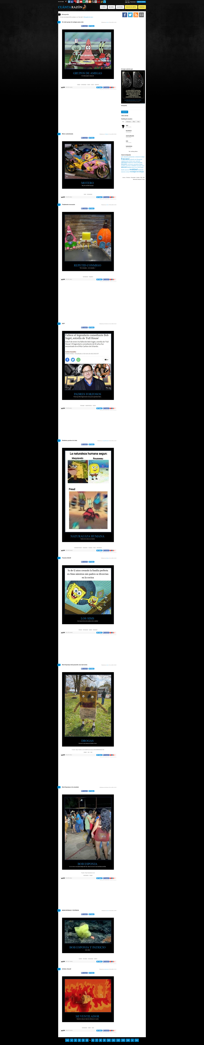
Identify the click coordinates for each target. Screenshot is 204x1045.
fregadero (91, 276)
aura (136, 159)
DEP (63, 323)
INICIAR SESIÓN (141, 1)
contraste (133, 165)
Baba (107, 558)
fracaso (125, 158)
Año (138, 121)
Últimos (103, 7)
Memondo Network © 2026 (139, 179)
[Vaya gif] (95, 1)
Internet (130, 161)
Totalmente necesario (68, 204)
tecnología (140, 172)
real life (80, 958)
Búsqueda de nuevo (88, 17)
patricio (95, 958)
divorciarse (95, 629)
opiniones (97, 84)
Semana (128, 121)
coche (138, 167)
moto (85, 194)
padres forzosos (89, 405)
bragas (91, 875)
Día (123, 121)
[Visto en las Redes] (72, 1)
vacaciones (128, 165)
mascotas (138, 165)
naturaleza (124, 162)
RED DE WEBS (61, 1)
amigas (78, 84)
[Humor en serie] (87, 1)
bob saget (82, 405)
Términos (128, 177)
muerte (94, 405)
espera (142, 165)
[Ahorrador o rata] (101, 1)
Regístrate (133, 1)
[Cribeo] (84, 1)
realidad (133, 169)
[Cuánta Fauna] (90, 1)
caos (134, 161)
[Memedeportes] (69, 1)
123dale (106, 134)
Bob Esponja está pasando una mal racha (74, 664)
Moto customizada (67, 134)
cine (136, 167)
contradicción (138, 156)
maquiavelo (85, 547)
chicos (92, 84)
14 (128, 1040)
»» (137, 1040)
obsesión (126, 156)
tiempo (141, 167)
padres (90, 629)
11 (113, 1040)
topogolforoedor (106, 440)
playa (127, 161)
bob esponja (83, 84)
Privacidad (133, 177)
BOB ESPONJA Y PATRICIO (70, 910)
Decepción (139, 159)
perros (133, 167)
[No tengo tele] (92, 1)
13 (123, 1040)
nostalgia (133, 172)
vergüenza (123, 161)
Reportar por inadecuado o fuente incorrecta (108, 89)
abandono (129, 167)
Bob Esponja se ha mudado (70, 787)
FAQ (141, 177)
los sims (80, 629)
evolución (132, 159)
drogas (85, 752)
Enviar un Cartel (131, 7)
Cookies (138, 177)
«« (67, 1040)
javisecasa (106, 969)
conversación (130, 164)
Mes (134, 121)
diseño (122, 169)
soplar (89, 1027)
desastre (124, 164)
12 (118, 1040)
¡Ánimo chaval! (66, 969)
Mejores (111, 7)
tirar (91, 752)
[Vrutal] (81, 1)
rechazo (127, 171)
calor (93, 1027)
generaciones (132, 156)
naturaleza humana (78, 547)
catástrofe (137, 161)
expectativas (136, 164)
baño (122, 156)
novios (88, 84)
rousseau (90, 547)
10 (109, 1040)
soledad (135, 162)
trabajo (143, 156)
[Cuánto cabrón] (78, 1)
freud (94, 547)
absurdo (124, 167)
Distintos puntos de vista (69, 440)
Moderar (142, 7)
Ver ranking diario (133, 151)
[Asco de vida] (66, 1)
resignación (130, 162)
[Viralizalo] (104, 1)
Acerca (124, 177)
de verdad (85, 958)
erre (107, 22)
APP (144, 177)
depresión (127, 169)
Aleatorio (120, 7)
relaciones (123, 171)
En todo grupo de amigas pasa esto (73, 22)
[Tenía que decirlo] (98, 1)
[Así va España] (75, 1)
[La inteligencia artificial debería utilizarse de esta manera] (133, 103)
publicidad (139, 162)
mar (88, 752)
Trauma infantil (66, 558)
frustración (140, 169)
